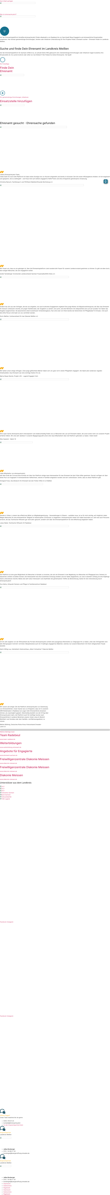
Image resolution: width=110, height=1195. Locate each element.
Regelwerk (6, 1188)
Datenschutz (7, 1186)
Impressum (6, 1183)
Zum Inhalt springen (6, 1)
